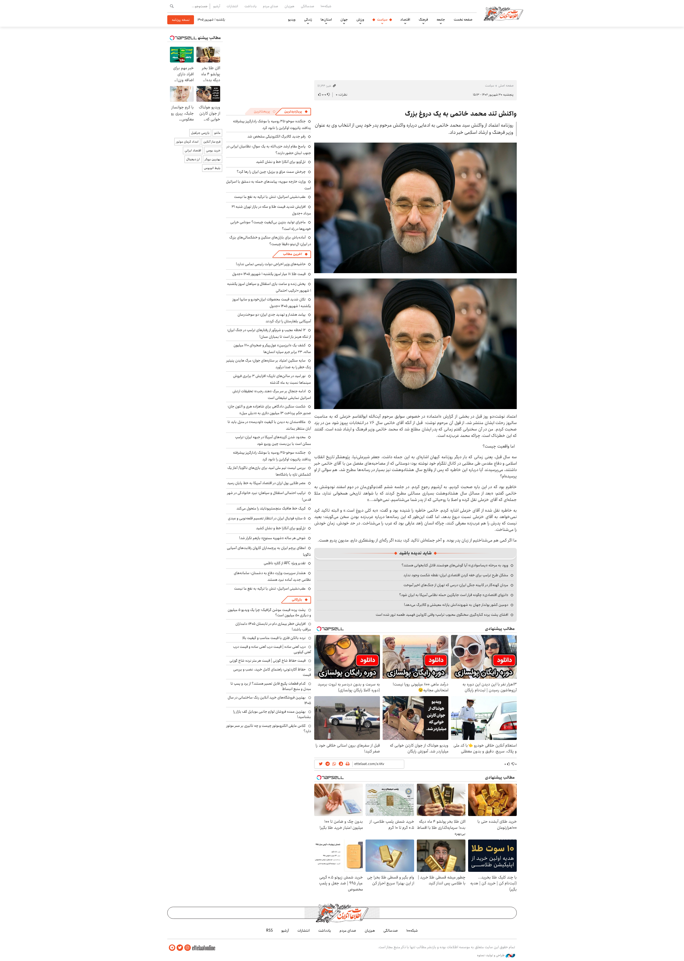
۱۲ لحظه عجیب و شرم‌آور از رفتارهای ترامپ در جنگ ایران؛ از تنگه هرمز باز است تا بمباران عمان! (269, 333)
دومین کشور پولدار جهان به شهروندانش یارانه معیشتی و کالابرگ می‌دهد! (456, 605)
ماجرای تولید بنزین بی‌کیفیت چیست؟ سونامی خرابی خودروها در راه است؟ (270, 225)
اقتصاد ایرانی (193, 150)
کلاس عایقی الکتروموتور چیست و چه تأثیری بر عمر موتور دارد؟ (268, 728)
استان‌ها (326, 19)
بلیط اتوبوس (212, 168)
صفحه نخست (463, 19)
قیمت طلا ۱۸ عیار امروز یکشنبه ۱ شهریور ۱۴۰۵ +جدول (269, 274)
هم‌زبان (289, 6)
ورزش (360, 19)
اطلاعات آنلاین (503, 13)
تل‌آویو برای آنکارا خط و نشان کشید (281, 162)
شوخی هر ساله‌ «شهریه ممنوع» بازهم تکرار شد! (272, 538)
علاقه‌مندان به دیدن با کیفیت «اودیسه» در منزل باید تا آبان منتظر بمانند (269, 425)
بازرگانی (297, 599)
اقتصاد (405, 19)
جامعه (441, 19)
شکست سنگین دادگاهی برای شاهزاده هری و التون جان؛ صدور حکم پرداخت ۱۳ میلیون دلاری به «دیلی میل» (269, 409)
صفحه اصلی (506, 85)
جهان (344, 19)
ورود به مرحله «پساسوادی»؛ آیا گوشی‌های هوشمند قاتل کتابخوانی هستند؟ (455, 565)
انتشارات (232, 6)
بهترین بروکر (212, 159)
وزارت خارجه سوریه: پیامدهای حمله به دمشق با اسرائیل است (268, 185)
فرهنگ (423, 19)
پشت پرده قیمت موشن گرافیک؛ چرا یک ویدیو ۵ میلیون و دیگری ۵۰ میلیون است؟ (269, 612)
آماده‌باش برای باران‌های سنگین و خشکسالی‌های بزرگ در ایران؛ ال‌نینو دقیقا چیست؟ (270, 240)
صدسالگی (307, 6)
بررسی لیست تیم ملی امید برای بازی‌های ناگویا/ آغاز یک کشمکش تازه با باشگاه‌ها (269, 471)
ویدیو (292, 19)
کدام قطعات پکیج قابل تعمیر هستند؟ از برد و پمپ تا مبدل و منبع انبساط (271, 686)
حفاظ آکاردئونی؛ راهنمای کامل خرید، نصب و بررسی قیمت (272, 672)
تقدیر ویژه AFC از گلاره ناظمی (285, 563)
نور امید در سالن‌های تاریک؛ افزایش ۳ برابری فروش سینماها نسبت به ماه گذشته (272, 379)
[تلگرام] (172, 947)
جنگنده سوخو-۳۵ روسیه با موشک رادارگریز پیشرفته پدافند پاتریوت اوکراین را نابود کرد (272, 124)
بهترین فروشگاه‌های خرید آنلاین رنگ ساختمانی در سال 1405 (269, 700)
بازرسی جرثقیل (200, 132)
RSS (269, 930)
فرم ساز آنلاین (211, 141)
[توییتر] (180, 947)
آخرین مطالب (292, 254)
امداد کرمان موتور (187, 141)
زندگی (308, 19)
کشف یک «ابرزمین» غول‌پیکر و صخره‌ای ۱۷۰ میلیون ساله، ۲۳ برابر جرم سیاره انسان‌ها (272, 348)
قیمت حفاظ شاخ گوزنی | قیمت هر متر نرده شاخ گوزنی (268, 661)
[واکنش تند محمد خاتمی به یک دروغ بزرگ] (415, 208)
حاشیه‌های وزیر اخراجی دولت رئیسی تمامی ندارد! (271, 264)
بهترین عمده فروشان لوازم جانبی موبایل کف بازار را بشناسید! (272, 714)
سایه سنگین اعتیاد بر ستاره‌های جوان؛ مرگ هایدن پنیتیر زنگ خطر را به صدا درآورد (268, 364)
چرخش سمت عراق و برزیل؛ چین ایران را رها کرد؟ (271, 172)
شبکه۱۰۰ (326, 6)
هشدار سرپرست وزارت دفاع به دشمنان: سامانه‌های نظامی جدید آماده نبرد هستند (272, 576)
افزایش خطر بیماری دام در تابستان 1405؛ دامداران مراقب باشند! (273, 626)
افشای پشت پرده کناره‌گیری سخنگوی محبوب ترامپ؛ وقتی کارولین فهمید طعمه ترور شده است (442, 615)
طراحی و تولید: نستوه (491, 955)
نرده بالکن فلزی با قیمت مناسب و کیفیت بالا (274, 638)
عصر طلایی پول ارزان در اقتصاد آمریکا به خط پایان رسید (266, 483)
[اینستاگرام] (187, 947)
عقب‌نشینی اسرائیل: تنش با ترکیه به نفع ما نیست (270, 197)
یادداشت (250, 6)
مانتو (217, 132)
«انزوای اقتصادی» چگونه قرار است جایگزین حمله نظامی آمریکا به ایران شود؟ (453, 595)
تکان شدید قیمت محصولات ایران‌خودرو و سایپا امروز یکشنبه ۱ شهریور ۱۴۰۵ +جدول (271, 302)
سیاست (382, 19)
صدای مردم (270, 6)
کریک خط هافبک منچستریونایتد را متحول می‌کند (271, 508)
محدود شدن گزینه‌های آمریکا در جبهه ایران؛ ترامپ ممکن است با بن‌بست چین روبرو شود (273, 440)
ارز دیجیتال (193, 159)
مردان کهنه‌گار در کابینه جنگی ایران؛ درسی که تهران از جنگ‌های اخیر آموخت (455, 585)
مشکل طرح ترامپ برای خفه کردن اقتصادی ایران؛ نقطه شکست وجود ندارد (455, 575)
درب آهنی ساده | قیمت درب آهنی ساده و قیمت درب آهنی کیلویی (272, 649)
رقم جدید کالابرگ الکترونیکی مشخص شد (276, 136)
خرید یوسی (213, 150)
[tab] (296, 111)
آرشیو (216, 6)
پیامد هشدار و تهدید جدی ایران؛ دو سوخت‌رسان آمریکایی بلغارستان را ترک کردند (274, 318)
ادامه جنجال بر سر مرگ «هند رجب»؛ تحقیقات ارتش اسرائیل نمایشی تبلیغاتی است (271, 394)
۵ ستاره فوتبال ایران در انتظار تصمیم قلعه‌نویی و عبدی (267, 518)
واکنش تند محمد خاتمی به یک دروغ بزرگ (461, 114)
